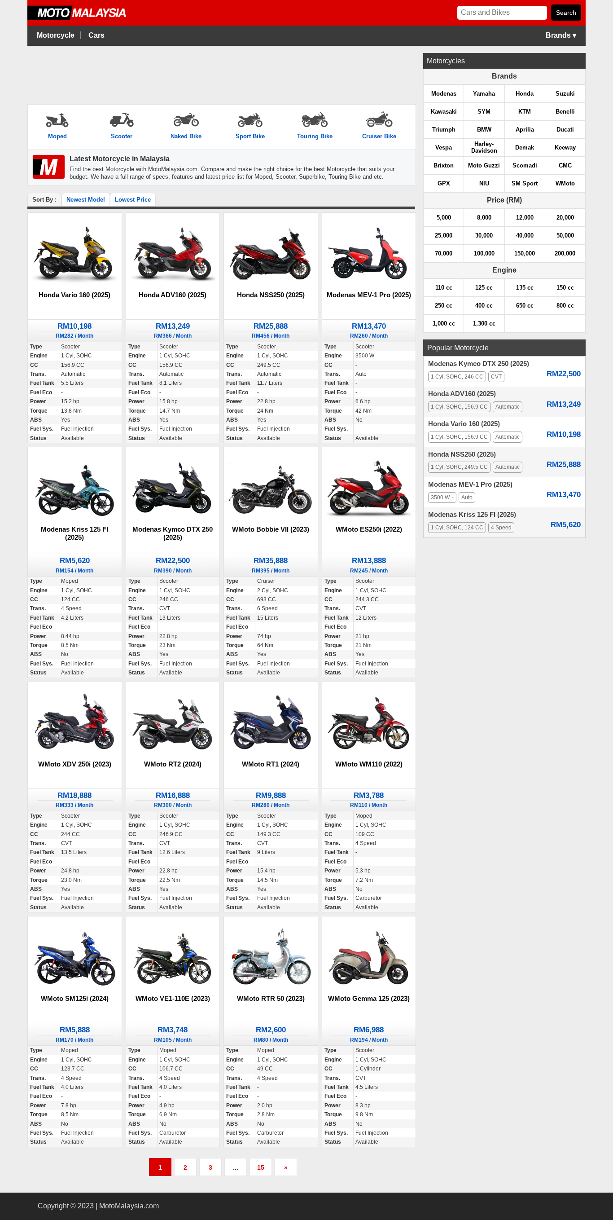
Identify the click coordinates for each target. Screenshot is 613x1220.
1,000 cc (444, 323)
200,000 (565, 253)
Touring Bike (315, 136)
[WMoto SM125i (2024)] (74, 957)
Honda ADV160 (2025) (172, 295)
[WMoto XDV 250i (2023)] (74, 723)
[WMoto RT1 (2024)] (270, 723)
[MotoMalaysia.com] (83, 18)
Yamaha (484, 93)
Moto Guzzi (484, 165)
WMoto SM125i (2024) (75, 998)
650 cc (525, 305)
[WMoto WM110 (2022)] (369, 723)
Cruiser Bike (379, 136)
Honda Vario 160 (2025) (74, 295)
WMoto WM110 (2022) (369, 764)
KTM (524, 111)
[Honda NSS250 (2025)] (270, 253)
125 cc (484, 287)
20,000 (565, 217)
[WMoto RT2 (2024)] (173, 723)
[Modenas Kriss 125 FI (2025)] (74, 488)
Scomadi (524, 165)
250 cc (443, 305)
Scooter (121, 136)
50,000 (565, 235)
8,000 (484, 217)
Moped (57, 136)
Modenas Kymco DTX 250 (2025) (172, 533)
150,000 (524, 253)
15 (260, 1167)
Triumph (443, 129)
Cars (96, 35)
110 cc (443, 287)
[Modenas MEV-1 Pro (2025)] (369, 253)
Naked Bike (186, 136)
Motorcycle (55, 35)
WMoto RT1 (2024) (270, 764)
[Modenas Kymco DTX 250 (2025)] (173, 488)
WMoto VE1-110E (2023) (173, 998)
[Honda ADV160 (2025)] (173, 253)
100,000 (484, 253)
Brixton (443, 165)
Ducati (565, 129)
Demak (524, 147)
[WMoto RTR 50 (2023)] (270, 957)
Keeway (565, 147)
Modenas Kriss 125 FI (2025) (74, 533)
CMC (565, 165)
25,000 (443, 235)
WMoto (565, 183)
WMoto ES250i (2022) (369, 529)
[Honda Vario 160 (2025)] (74, 253)
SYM (483, 111)
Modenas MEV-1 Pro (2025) (369, 295)
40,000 (525, 235)
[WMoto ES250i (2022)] (369, 488)
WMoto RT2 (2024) (172, 764)
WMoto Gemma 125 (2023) (369, 998)
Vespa (443, 147)
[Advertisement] (221, 75)
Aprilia (525, 129)
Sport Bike (250, 136)
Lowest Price (133, 199)
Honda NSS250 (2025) (271, 295)
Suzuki (565, 93)
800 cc (565, 305)
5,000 (444, 217)
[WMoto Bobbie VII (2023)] (270, 488)
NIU (484, 183)
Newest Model (85, 199)
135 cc (525, 287)
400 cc (484, 305)
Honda (525, 93)
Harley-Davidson (484, 147)
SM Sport (525, 183)
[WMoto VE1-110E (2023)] (173, 957)
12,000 (525, 217)
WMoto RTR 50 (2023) (271, 998)
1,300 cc (484, 323)
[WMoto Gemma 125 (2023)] (369, 957)
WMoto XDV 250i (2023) (74, 764)
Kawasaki (444, 111)
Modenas (443, 93)
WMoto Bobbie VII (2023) (270, 529)
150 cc (565, 287)
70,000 (443, 253)
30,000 (484, 235)
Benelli (565, 111)
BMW (484, 129)
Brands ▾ (561, 35)
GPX (444, 183)
